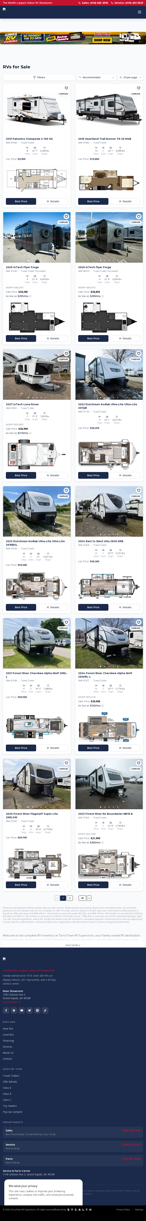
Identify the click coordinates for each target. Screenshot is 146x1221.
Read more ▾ (73, 945)
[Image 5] (45, 260)
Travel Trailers (11, 1075)
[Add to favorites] (66, 88)
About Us (8, 1052)
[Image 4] (41, 260)
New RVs (8, 1028)
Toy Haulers (10, 1105)
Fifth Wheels (10, 1081)
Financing (8, 1040)
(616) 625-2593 (131, 1130)
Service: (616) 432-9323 (128, 2)
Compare (63, 94)
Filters (41, 77)
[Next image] (68, 109)
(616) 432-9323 (131, 1144)
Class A (7, 1087)
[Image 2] (39, 132)
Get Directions (10, 1002)
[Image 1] (35, 132)
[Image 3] (37, 260)
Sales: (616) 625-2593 (95, 2)
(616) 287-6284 (131, 1158)
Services (7, 1046)
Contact (7, 1058)
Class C (7, 1099)
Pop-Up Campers (13, 1111)
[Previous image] (6, 109)
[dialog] (43, 1198)
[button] (37, 180)
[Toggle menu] (139, 12)
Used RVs (8, 1034)
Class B (7, 1093)
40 (82, 898)
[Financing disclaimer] (30, 296)
